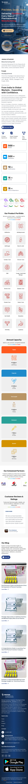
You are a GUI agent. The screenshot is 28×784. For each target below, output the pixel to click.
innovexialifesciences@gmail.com (12, 742)
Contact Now (7, 35)
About (3, 721)
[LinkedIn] (9, 755)
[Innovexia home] (6, 3)
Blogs (3, 725)
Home (3, 719)
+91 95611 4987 (8, 732)
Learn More (4, 589)
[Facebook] (3, 755)
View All (7, 557)
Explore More (8, 30)
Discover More (8, 127)
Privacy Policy (9, 782)
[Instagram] (6, 755)
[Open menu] (25, 3)
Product (3, 723)
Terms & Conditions (18, 782)
